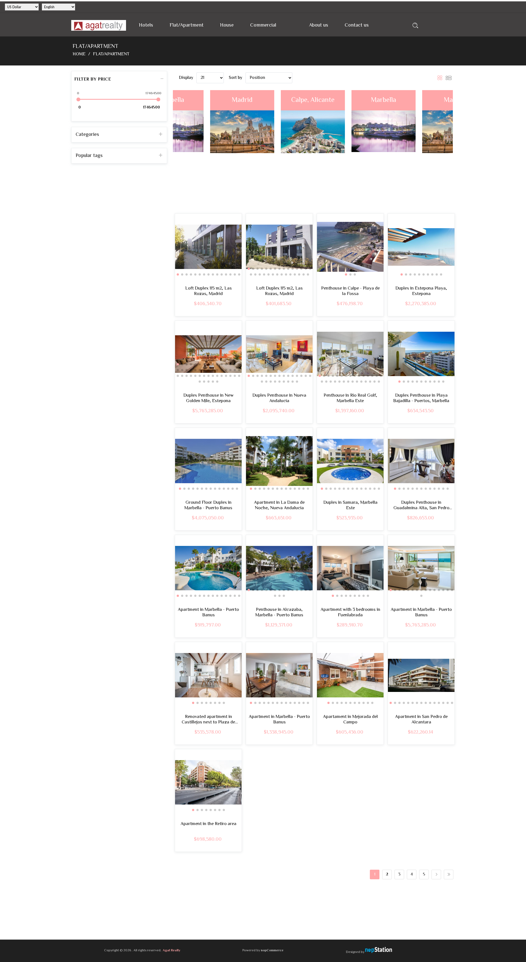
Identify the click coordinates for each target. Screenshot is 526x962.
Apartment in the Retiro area (208, 824)
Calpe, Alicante (242, 100)
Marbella (312, 100)
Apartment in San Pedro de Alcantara (421, 719)
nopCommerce (272, 951)
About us (318, 25)
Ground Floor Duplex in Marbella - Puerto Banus (208, 505)
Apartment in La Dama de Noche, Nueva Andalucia (279, 505)
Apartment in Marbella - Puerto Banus (208, 612)
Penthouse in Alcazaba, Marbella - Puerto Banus (279, 612)
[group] (208, 247)
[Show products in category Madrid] (383, 148)
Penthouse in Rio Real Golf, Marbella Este (350, 398)
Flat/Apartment (187, 25)
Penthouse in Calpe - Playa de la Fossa (350, 291)
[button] (178, 274)
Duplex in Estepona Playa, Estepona (421, 291)
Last (448, 874)
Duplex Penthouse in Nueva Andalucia (279, 398)
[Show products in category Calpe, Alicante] (242, 148)
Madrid (383, 100)
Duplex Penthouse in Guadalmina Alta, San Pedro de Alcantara (421, 505)
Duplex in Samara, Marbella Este (350, 505)
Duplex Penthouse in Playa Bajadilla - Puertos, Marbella (421, 398)
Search (415, 25)
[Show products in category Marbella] (313, 148)
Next (436, 874)
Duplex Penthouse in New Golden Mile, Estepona (208, 398)
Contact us (357, 25)
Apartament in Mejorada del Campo (350, 719)
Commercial (263, 25)
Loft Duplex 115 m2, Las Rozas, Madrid (208, 291)
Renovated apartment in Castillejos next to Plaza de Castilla (208, 719)
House (227, 25)
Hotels (146, 25)
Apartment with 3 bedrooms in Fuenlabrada (350, 612)
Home (79, 54)
